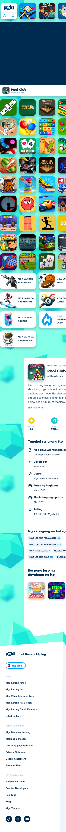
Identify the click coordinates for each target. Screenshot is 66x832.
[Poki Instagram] (18, 819)
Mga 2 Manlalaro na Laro (20, 696)
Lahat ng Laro (13, 716)
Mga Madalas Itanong (18, 732)
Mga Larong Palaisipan (19, 703)
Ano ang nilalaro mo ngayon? (13, 16)
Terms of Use (13, 765)
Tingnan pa (34, 407)
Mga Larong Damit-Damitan (21, 709)
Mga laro (52, 366)
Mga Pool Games (39, 551)
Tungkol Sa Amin (15, 781)
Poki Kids (11, 795)
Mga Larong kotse (16, 683)
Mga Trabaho (13, 808)
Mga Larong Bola (41, 557)
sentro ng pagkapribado (19, 745)
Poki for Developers (17, 788)
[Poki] (9, 7)
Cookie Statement (16, 759)
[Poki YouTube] (27, 819)
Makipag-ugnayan (16, 739)
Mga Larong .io (14, 689)
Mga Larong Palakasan (44, 538)
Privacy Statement (16, 752)
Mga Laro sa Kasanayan (45, 545)
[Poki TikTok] (9, 819)
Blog (8, 801)
